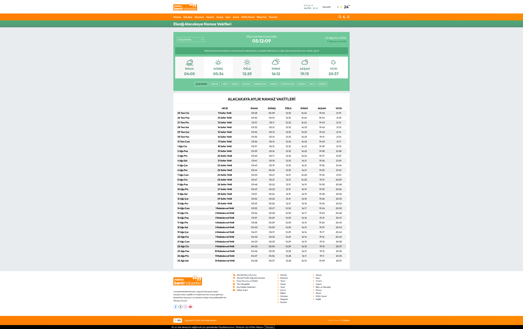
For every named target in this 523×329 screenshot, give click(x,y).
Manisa (177, 17)
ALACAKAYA (201, 84)
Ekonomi (199, 17)
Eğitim (283, 293)
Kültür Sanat (248, 17)
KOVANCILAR (287, 84)
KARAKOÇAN (260, 84)
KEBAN (273, 84)
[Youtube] (190, 306)
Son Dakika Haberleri (246, 287)
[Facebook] (175, 306)
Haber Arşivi (242, 290)
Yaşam (319, 284)
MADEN (301, 84)
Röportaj (261, 17)
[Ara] (340, 17)
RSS (179, 320)
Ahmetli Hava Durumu (247, 275)
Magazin (284, 299)
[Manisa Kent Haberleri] (185, 7)
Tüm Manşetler (243, 284)
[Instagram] (185, 306)
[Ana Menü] (348, 17)
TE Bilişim (345, 320)
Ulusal (283, 284)
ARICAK (214, 84)
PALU (312, 84)
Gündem (187, 17)
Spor (228, 17)
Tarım (282, 281)
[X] (180, 306)
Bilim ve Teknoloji (323, 287)
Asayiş (219, 17)
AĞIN (225, 84)
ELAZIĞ (246, 84)
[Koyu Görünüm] (344, 17)
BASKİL (235, 84)
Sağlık (318, 299)
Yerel (282, 287)
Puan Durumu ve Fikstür (247, 281)
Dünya (319, 290)
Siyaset (210, 17)
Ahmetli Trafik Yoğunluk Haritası (251, 278)
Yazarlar (273, 17)
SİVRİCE (322, 84)
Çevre (236, 17)
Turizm (319, 281)
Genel (318, 293)
